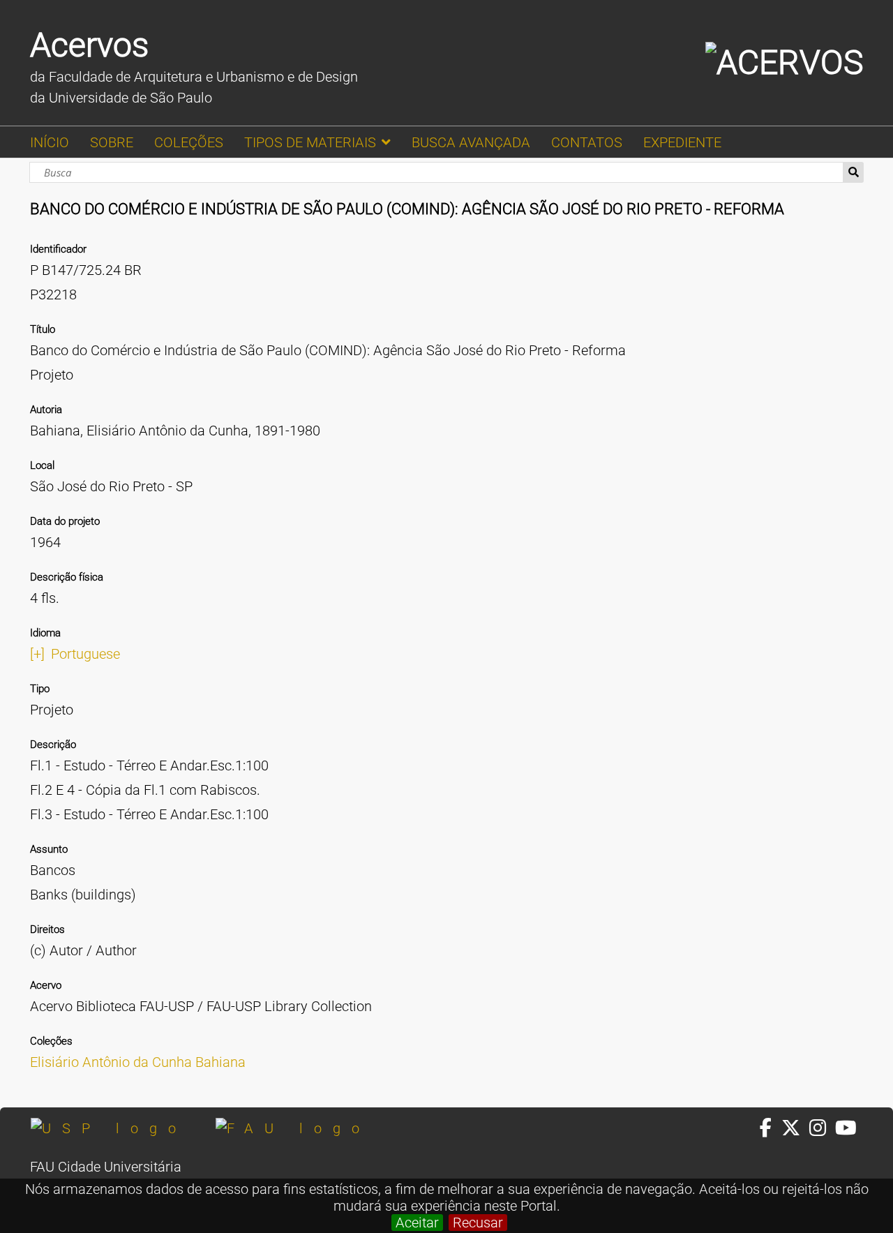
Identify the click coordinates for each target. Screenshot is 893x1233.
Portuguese (85, 653)
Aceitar (417, 1222)
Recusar (478, 1222)
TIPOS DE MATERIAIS (310, 142)
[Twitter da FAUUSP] (795, 1128)
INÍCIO (49, 142)
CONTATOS (586, 142)
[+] (37, 653)
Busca (853, 172)
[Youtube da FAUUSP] (847, 1128)
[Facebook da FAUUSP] (770, 1128)
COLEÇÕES (188, 142)
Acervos (89, 45)
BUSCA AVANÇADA (471, 142)
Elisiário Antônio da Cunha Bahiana (138, 1062)
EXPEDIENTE (682, 142)
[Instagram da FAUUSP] (822, 1128)
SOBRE (111, 142)
